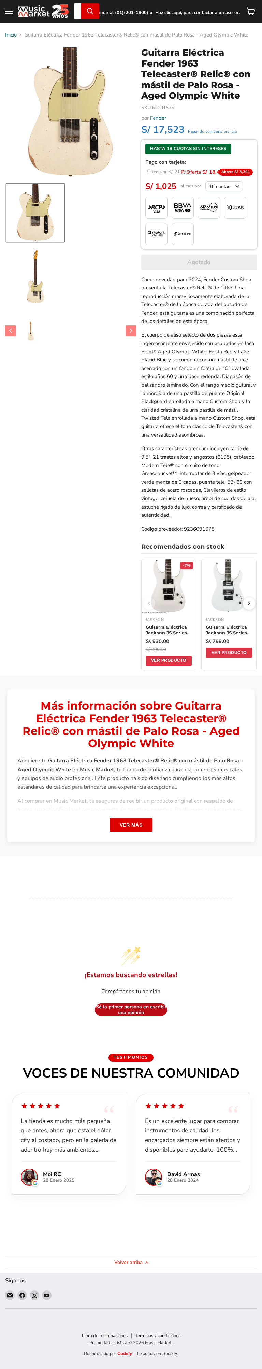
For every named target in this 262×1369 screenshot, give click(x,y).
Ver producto (168, 660)
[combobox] (77, 11)
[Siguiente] (249, 603)
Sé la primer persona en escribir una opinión (131, 1009)
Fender (158, 118)
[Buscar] (90, 11)
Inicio (11, 35)
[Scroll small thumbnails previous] (10, 330)
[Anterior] (149, 603)
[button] (35, 213)
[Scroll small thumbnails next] (131, 330)
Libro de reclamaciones (105, 1335)
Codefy (125, 1353)
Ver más (131, 825)
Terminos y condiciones (157, 1335)
